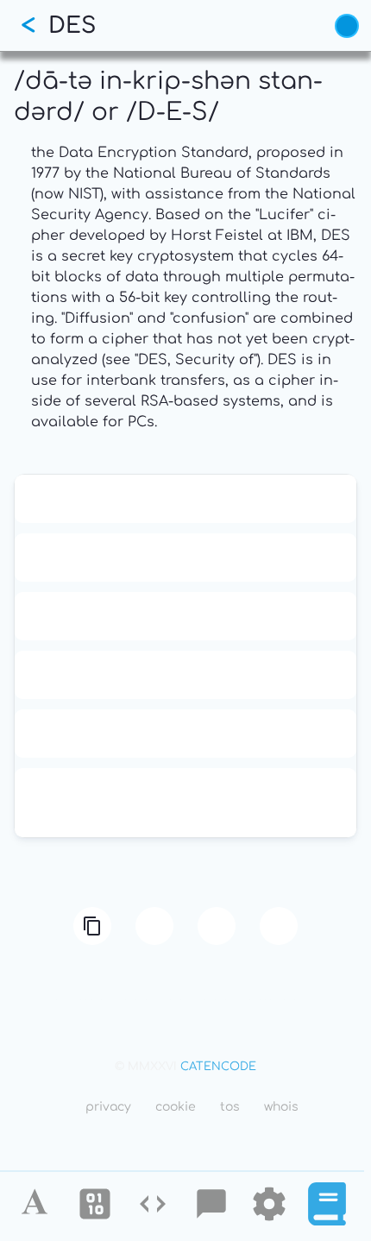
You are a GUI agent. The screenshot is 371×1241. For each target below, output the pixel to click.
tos (230, 1106)
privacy (108, 1106)
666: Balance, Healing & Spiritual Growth (186, 675)
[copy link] (92, 926)
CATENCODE (218, 1067)
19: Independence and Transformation (185, 616)
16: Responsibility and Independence (185, 557)
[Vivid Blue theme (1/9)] (346, 26)
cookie (175, 1106)
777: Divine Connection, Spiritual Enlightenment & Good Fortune (185, 802)
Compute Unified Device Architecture (185, 733)
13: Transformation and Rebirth (186, 499)
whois (281, 1106)
